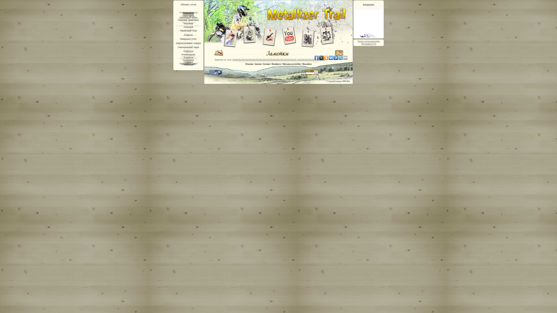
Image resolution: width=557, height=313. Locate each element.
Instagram (368, 4)
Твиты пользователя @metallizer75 (369, 42)
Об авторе (249, 64)
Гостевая (266, 64)
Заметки (258, 64)
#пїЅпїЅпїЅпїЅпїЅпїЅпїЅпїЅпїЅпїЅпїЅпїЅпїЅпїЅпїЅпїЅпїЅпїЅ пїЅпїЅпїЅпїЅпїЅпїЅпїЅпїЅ (279, 60)
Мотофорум (276, 64)
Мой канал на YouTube (291, 64)
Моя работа (307, 64)
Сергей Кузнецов (334, 81)
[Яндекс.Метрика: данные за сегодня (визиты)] (340, 74)
